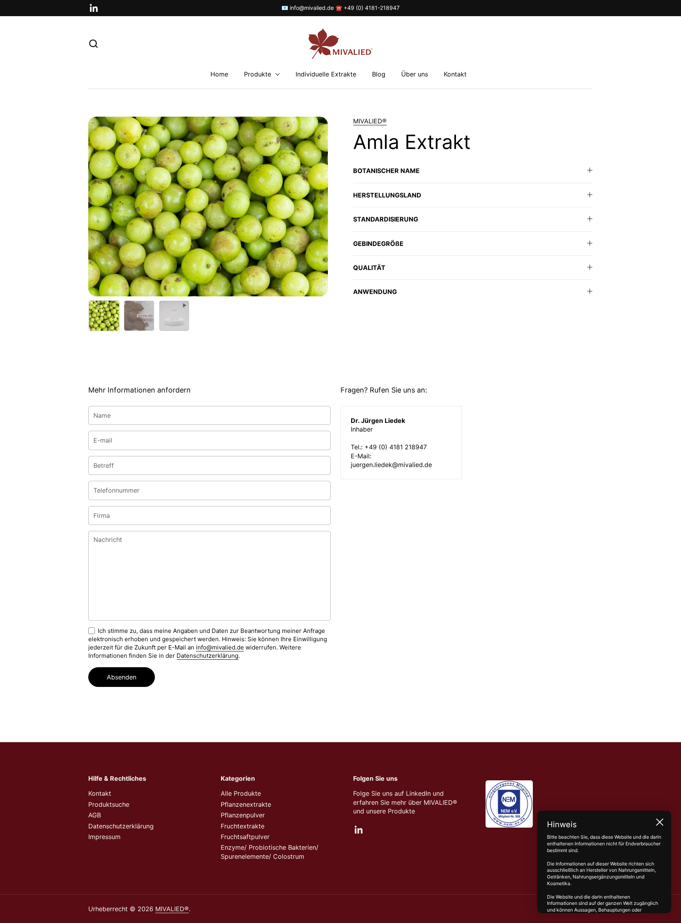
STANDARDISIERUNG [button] (385, 219)
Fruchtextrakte (242, 826)
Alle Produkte (241, 793)
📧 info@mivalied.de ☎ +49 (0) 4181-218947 (340, 8)
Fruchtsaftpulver (245, 837)
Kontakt (99, 793)
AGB (94, 815)
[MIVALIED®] (340, 43)
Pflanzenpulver (243, 815)
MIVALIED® (370, 121)
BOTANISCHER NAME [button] (386, 171)
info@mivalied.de (220, 647)
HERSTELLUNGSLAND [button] (387, 195)
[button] (93, 43)
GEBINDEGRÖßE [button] (378, 243)
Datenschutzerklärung (207, 655)
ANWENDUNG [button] (375, 292)
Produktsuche (108, 804)
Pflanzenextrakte (246, 804)
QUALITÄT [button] (369, 268)
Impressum (104, 837)
